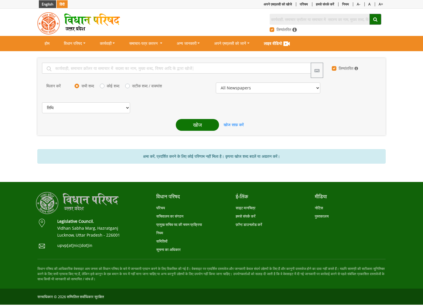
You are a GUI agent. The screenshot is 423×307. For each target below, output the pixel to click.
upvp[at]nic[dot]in (74, 245)
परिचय (304, 4)
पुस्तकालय (322, 216)
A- (358, 4)
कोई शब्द (113, 86)
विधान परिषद (73, 43)
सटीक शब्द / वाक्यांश (147, 86)
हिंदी (62, 4)
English (47, 4)
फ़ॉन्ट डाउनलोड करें (249, 224)
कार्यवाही (106, 43)
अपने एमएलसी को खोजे (278, 4)
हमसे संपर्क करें (325, 4)
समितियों (161, 241)
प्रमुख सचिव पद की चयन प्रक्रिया (179, 224)
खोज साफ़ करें (234, 124)
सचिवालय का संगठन (169, 216)
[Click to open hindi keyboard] (317, 70)
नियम (345, 4)
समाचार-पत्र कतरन (144, 43)
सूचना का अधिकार (168, 249)
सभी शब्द (87, 86)
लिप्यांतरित (284, 29)
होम (47, 43)
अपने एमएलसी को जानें (230, 43)
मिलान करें (53, 86)
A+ (381, 4)
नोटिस (319, 207)
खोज (197, 124)
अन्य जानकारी (187, 43)
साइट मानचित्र (246, 207)
